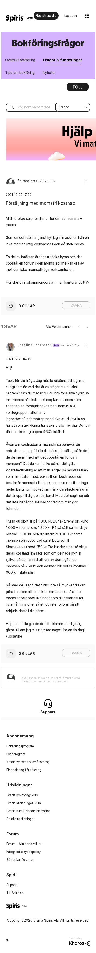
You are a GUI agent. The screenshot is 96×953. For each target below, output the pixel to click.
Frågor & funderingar (62, 60)
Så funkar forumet (20, 860)
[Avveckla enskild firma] (79, 326)
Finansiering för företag (23, 770)
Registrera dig (46, 15)
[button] (86, 181)
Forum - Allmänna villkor (23, 844)
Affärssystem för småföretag (28, 762)
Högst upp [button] (7, 939)
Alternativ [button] (77, 88)
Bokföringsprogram (20, 746)
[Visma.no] (19, 18)
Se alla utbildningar (20, 819)
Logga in (70, 15)
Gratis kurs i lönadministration (28, 811)
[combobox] (48, 107)
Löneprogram (15, 754)
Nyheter (49, 72)
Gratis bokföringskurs (22, 795)
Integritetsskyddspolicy (23, 852)
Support (12, 885)
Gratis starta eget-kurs (23, 803)
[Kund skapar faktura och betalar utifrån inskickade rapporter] (87, 326)
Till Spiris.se (15, 893)
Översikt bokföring (20, 60)
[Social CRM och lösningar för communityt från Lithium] (79, 942)
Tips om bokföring (20, 72)
